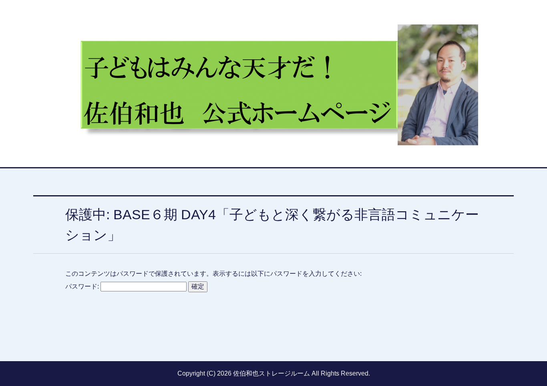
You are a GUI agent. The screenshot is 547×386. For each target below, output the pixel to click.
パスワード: (83, 286)
